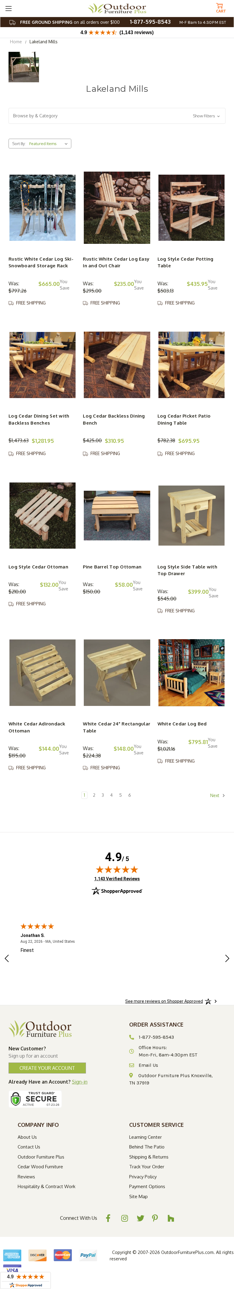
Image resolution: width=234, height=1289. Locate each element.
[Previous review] (6, 959)
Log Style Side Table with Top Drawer (187, 570)
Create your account (47, 1068)
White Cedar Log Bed (182, 724)
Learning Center (145, 1137)
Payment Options (147, 1186)
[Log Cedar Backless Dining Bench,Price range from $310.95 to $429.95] (117, 364)
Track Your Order (146, 1167)
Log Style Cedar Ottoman (38, 567)
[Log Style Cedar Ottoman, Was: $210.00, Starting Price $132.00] (42, 515)
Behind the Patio (147, 1147)
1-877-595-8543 (150, 21)
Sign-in (79, 1082)
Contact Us (29, 1147)
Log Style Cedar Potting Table (186, 262)
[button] (117, 116)
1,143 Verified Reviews (117, 878)
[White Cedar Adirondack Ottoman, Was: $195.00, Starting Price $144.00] (42, 672)
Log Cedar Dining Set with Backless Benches (39, 419)
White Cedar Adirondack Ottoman (37, 727)
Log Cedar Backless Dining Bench (114, 419)
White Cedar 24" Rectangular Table (116, 727)
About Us (27, 1137)
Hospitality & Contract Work (46, 1186)
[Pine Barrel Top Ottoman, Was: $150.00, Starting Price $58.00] (117, 515)
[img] (117, 869)
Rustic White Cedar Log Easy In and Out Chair (116, 262)
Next (215, 795)
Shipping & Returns (148, 1157)
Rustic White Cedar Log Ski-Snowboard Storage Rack (41, 262)
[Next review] (227, 959)
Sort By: (19, 143)
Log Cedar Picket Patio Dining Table (184, 419)
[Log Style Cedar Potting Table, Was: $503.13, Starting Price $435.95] (191, 207)
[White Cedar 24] (117, 672)
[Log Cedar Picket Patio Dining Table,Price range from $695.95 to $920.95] (191, 364)
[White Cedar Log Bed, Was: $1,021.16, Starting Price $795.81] (191, 672)
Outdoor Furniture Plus (41, 1157)
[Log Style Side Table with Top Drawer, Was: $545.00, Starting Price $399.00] (191, 515)
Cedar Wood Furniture (40, 1167)
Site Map (138, 1196)
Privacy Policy (143, 1177)
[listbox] (49, 143)
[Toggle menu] (8, 8)
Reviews (26, 1177)
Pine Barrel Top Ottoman (112, 567)
